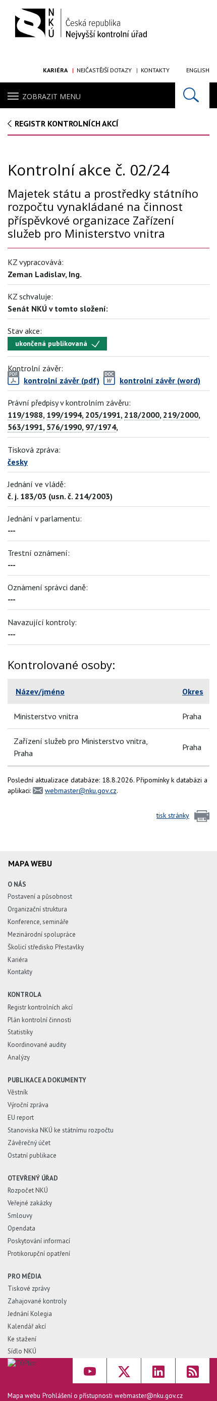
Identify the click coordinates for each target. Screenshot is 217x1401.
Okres (192, 691)
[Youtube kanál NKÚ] (89, 1370)
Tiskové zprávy (29, 1288)
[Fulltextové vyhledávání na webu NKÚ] (192, 95)
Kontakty (155, 70)
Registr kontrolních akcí (40, 1007)
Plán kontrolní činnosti (39, 1020)
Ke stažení (22, 1339)
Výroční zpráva (28, 1105)
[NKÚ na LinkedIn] (158, 1370)
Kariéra (55, 70)
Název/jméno (40, 691)
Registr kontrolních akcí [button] (67, 123)
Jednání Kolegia (30, 1313)
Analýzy (19, 1057)
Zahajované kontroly (37, 1301)
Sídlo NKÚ (22, 1351)
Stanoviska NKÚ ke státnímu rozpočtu (61, 1130)
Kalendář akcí (27, 1326)
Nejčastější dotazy (104, 70)
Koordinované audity (37, 1044)
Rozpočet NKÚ (28, 1190)
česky (18, 462)
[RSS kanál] (192, 1370)
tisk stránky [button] (172, 815)
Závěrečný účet (29, 1143)
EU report (21, 1117)
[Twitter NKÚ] (124, 1370)
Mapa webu (24, 1395)
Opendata (21, 1228)
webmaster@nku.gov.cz (81, 790)
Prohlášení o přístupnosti (77, 1395)
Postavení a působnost (40, 896)
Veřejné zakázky (30, 1203)
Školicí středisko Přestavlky (46, 947)
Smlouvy (20, 1215)
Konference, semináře (38, 921)
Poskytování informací (39, 1241)
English (197, 70)
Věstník (18, 1092)
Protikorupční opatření (39, 1253)
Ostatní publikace (32, 1155)
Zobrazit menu (51, 96)
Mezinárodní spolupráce (42, 934)
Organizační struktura (37, 909)
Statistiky (20, 1032)
